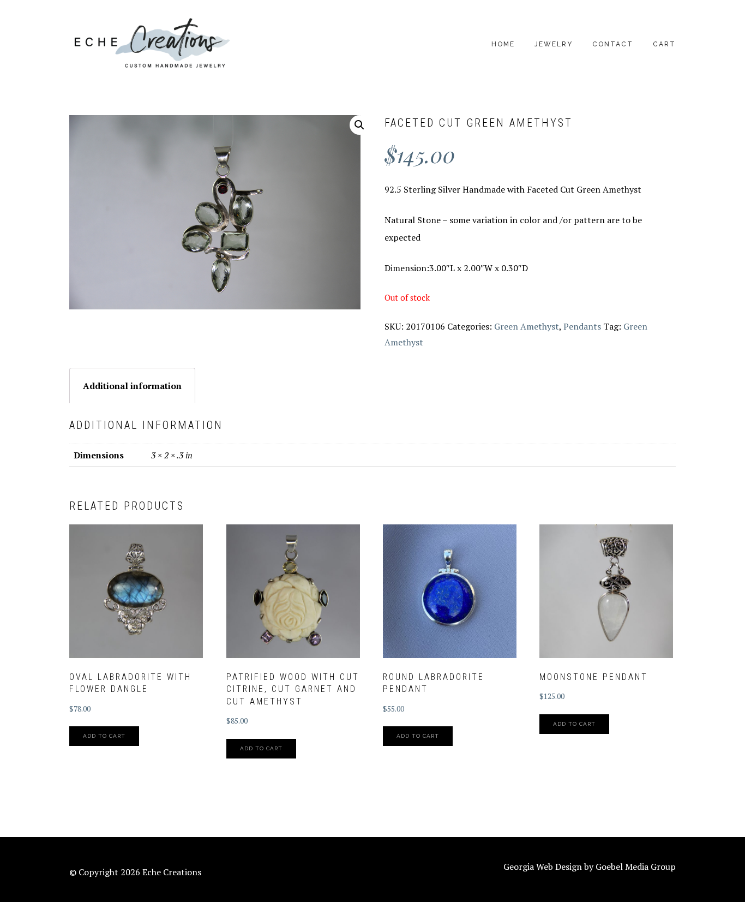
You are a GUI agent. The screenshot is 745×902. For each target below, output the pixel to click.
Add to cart (104, 736)
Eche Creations (151, 44)
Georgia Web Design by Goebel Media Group (589, 867)
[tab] (132, 385)
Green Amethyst (526, 326)
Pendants (582, 326)
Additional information (132, 386)
